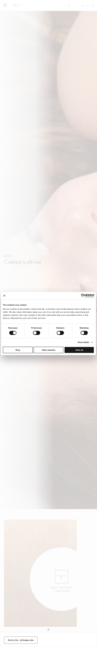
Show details (83, 342)
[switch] (36, 333)
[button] (48, 629)
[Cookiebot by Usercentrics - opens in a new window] (83, 296)
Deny (18, 350)
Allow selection (48, 350)
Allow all (79, 350)
